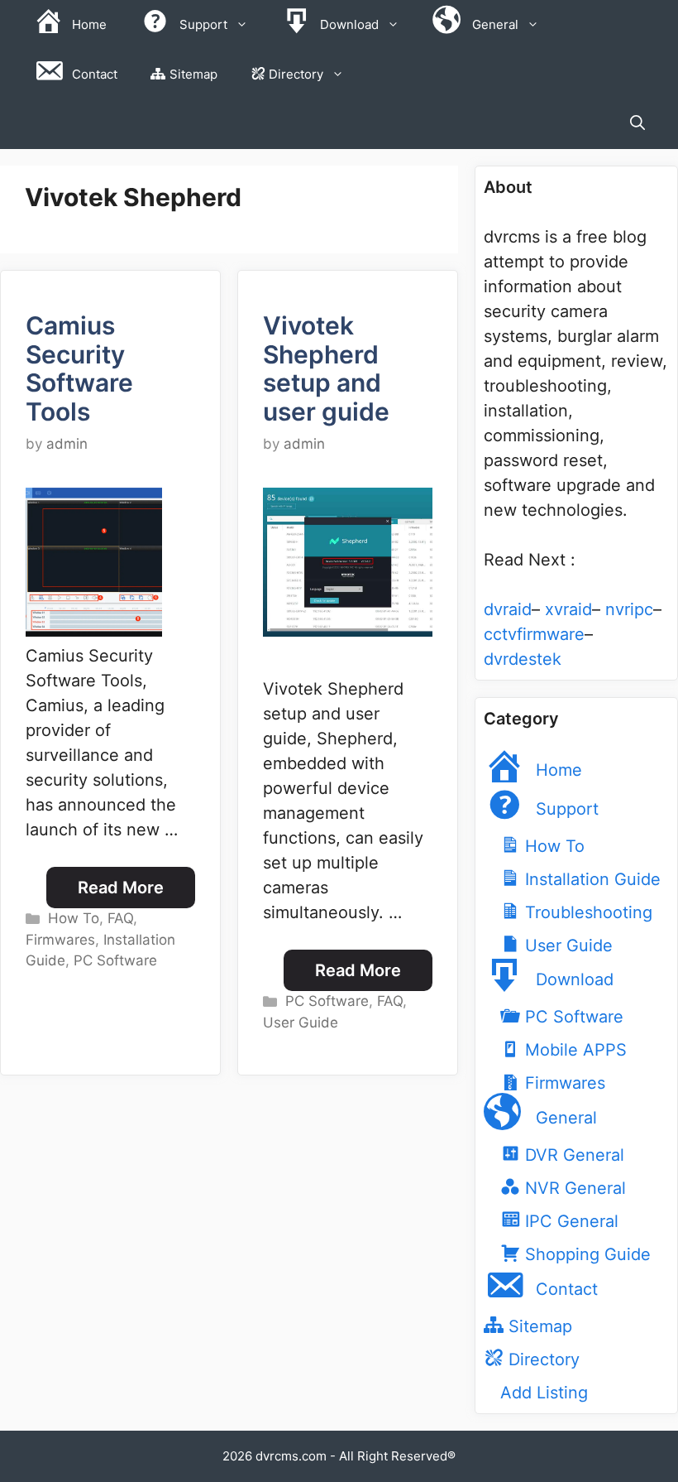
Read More (121, 887)
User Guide (300, 1022)
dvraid (508, 609)
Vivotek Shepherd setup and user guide (326, 368)
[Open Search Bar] (637, 124)
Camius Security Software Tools (79, 368)
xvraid (568, 609)
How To (73, 918)
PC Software (115, 960)
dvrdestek (522, 659)
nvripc (629, 609)
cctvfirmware (534, 634)
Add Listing (544, 1393)
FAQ (120, 918)
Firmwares (60, 939)
